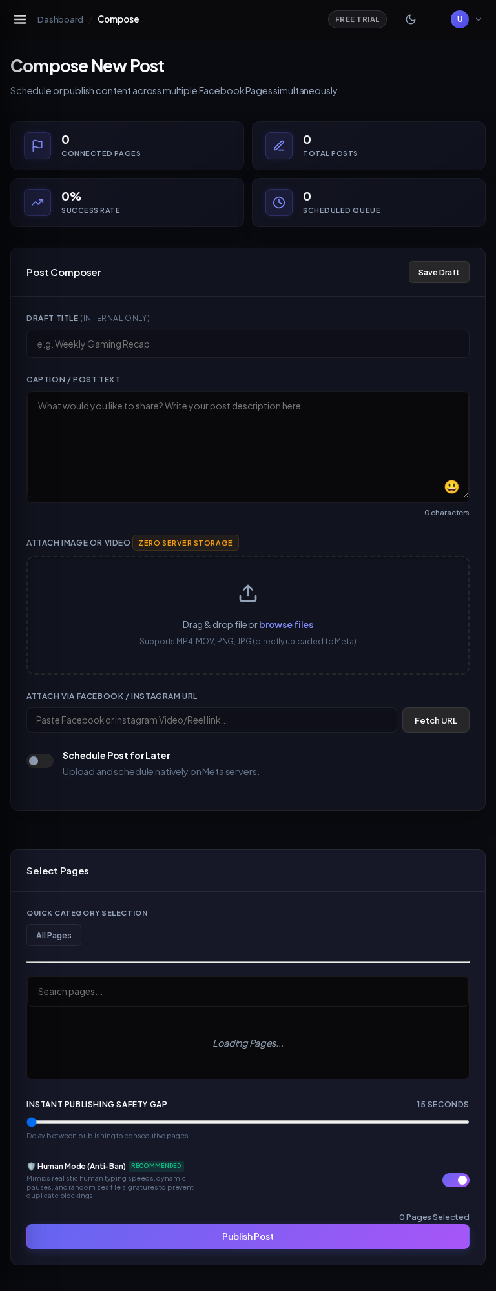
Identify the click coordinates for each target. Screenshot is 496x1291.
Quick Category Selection (86, 913)
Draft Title (88, 318)
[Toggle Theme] (411, 19)
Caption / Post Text (73, 379)
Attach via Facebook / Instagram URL (112, 696)
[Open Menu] (20, 19)
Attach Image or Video (129, 542)
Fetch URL (436, 720)
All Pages (54, 935)
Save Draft (439, 272)
